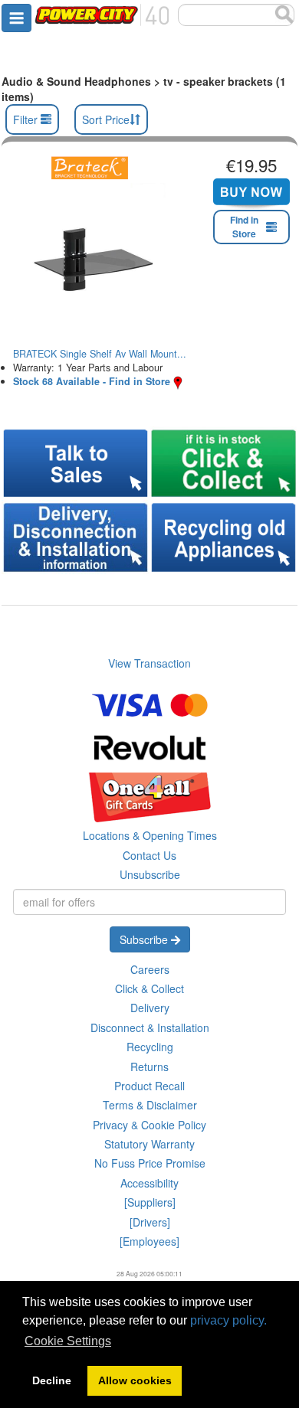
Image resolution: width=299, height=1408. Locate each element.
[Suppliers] (150, 1202)
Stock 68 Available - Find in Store (91, 381)
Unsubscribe (150, 874)
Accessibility (149, 1183)
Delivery (149, 1007)
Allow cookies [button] (135, 1380)
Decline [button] (51, 1380)
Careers (149, 969)
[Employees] (149, 1241)
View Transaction (149, 663)
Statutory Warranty (149, 1144)
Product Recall (149, 1085)
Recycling (150, 1046)
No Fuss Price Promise (149, 1163)
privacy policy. (228, 1320)
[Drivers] (150, 1222)
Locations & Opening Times (150, 835)
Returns (149, 1066)
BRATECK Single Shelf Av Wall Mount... (99, 354)
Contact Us (149, 855)
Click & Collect (149, 988)
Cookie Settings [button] (68, 1341)
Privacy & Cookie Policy (149, 1124)
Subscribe (145, 939)
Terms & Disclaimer (150, 1104)
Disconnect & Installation (149, 1027)
